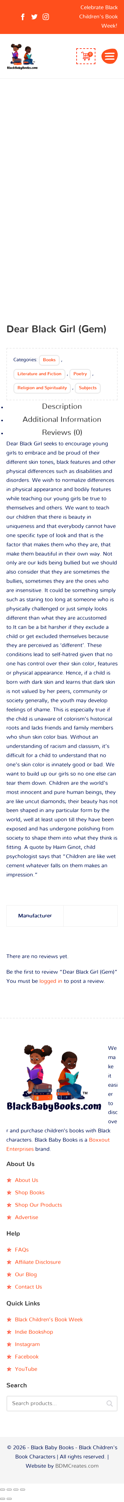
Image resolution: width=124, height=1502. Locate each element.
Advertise (26, 1217)
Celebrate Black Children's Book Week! (98, 17)
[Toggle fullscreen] (9, 1490)
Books (49, 360)
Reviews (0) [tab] (62, 433)
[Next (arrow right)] (9, 1499)
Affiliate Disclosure (38, 1262)
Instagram (27, 1344)
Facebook (26, 1356)
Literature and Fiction (39, 374)
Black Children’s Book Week (49, 1319)
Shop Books (30, 1192)
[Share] (15, 1490)
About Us (26, 1180)
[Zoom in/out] (2, 1490)
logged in (50, 981)
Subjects (88, 388)
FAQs (22, 1249)
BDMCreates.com (77, 1466)
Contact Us (28, 1287)
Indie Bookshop (34, 1332)
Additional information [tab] (62, 420)
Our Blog (26, 1274)
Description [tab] (62, 407)
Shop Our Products (38, 1205)
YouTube (26, 1369)
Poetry (80, 374)
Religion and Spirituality (42, 388)
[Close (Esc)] (22, 1490)
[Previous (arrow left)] (2, 1499)
